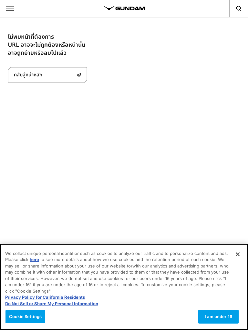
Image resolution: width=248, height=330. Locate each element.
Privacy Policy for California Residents (45, 297)
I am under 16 (218, 316)
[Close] (238, 254)
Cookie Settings (25, 316)
